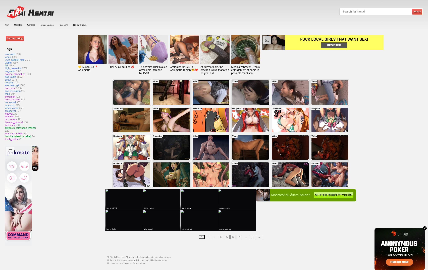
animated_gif (12, 85)
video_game (11, 108)
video (8, 57)
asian (8, 79)
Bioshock (10, 125)
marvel (9, 113)
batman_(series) (14, 122)
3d (6, 65)
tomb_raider (11, 139)
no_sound (10, 102)
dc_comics (11, 119)
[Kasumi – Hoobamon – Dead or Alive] (132, 93)
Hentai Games (47, 25)
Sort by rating (15, 38)
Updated (18, 25)
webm (8, 62)
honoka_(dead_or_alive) (18, 136)
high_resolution (13, 68)
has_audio (10, 76)
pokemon (10, 96)
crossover (10, 110)
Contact (31, 25)
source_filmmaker (15, 74)
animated (10, 54)
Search (417, 11)
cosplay (9, 82)
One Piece (10, 88)
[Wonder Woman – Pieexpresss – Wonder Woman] (171, 175)
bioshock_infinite (14, 133)
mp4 (7, 93)
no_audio (10, 71)
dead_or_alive (12, 99)
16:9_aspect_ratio (14, 59)
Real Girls (63, 25)
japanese (10, 105)
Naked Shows (80, 25)
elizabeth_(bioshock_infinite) (20, 127)
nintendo (9, 116)
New (7, 25)
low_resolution (13, 91)
